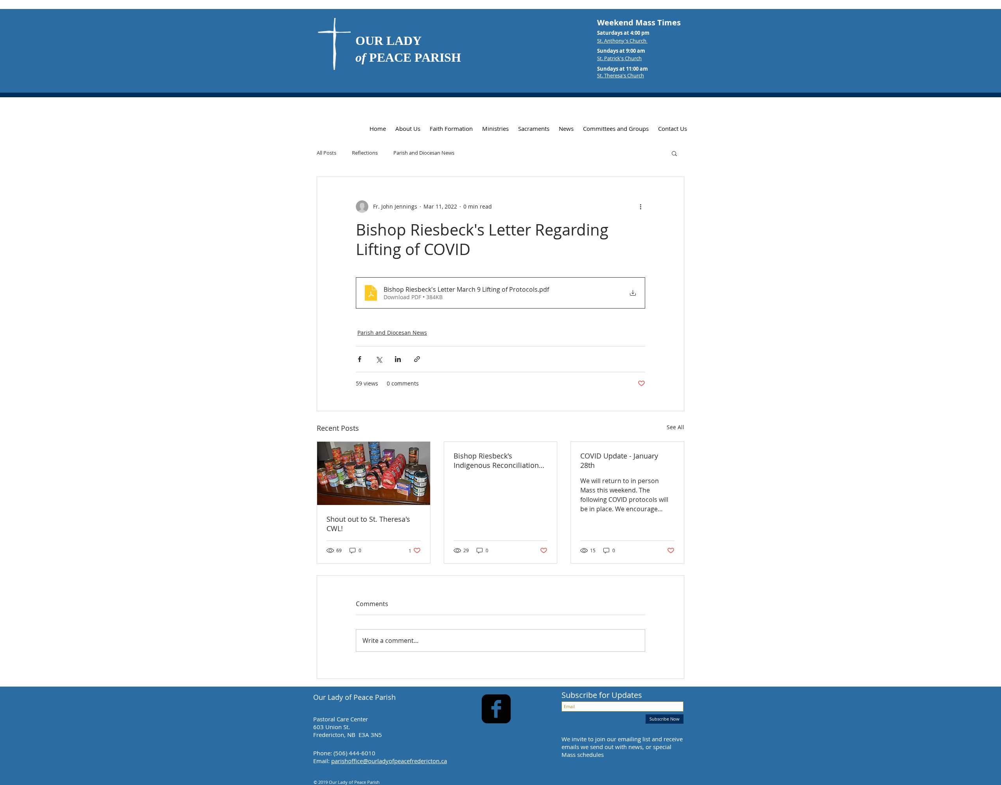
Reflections (365, 153)
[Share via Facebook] (359, 359)
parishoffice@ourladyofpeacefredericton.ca (389, 761)
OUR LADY (388, 41)
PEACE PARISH (408, 57)
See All (675, 427)
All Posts (326, 153)
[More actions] (640, 206)
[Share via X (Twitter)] (378, 359)
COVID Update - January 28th (619, 460)
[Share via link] (417, 359)
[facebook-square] (496, 709)
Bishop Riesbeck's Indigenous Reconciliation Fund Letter (496, 460)
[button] (674, 153)
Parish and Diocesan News (423, 153)
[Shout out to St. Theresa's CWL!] (373, 473)
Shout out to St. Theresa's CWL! (368, 523)
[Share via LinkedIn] (398, 359)
